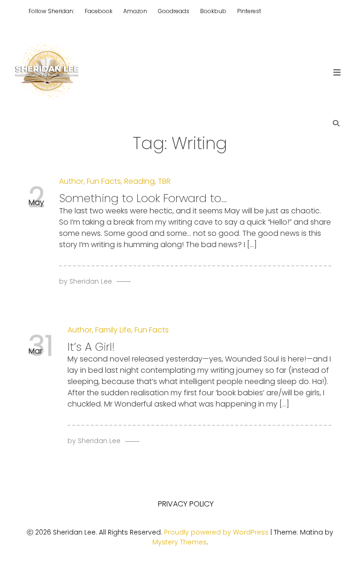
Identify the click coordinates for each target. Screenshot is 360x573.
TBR (164, 181)
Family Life (113, 329)
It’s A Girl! (91, 346)
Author (71, 181)
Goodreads (173, 11)
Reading (139, 181)
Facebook (98, 11)
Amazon (135, 11)
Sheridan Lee (90, 281)
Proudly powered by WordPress (217, 532)
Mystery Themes (179, 542)
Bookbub (213, 11)
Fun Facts (104, 181)
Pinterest (249, 11)
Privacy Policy (186, 503)
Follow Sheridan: (51, 11)
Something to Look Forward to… (143, 198)
